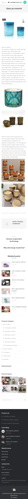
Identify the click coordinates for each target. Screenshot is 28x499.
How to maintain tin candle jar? (18, 272)
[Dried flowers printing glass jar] (6, 389)
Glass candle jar (7, 324)
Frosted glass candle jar (10, 328)
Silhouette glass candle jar (11, 345)
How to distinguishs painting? (19, 306)
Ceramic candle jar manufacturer (11, 423)
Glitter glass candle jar (10, 342)
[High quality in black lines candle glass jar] (14, 381)
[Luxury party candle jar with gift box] (14, 389)
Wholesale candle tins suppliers (10, 420)
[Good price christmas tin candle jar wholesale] (6, 381)
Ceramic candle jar (7, 349)
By (14, 213)
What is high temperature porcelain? (18, 290)
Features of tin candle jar (18, 280)
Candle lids (6, 359)
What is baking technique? (18, 298)
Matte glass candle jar (10, 335)
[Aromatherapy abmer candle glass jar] (22, 389)
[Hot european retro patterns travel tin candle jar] (22, 381)
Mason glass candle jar (10, 338)
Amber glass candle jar (10, 331)
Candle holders (7, 356)
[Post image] (6, 264)
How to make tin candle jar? (19, 262)
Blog (4, 19)
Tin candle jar (6, 352)
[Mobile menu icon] (24, 2)
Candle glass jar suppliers (9, 416)
